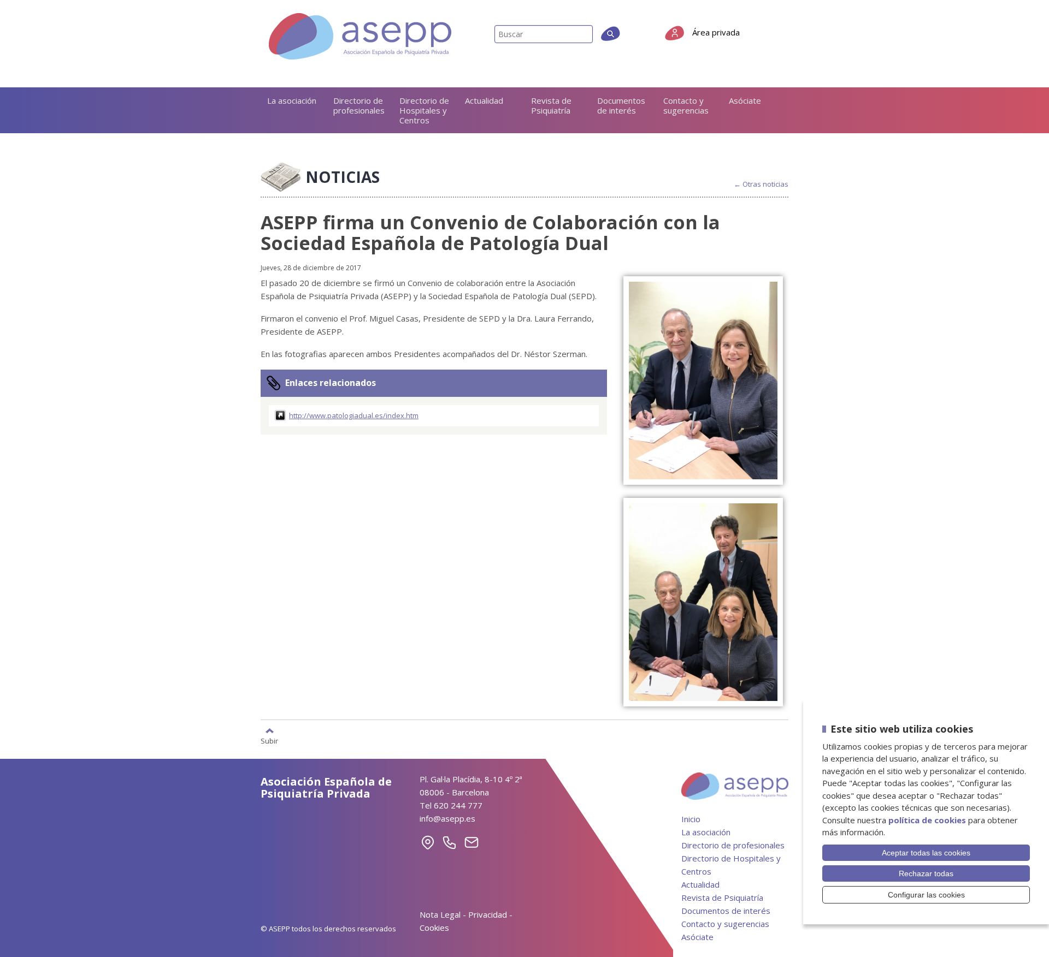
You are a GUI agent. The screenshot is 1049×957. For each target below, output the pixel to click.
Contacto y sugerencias (686, 105)
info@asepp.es (447, 818)
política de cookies (927, 820)
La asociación (291, 100)
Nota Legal (440, 914)
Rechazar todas (926, 873)
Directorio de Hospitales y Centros (424, 110)
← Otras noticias (761, 184)
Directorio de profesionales (359, 105)
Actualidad (484, 100)
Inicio (690, 818)
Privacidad (487, 914)
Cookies (434, 927)
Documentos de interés (621, 105)
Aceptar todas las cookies (926, 852)
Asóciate (745, 100)
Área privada (716, 32)
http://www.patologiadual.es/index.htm (354, 415)
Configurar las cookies (926, 894)
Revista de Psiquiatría (551, 105)
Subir (269, 740)
